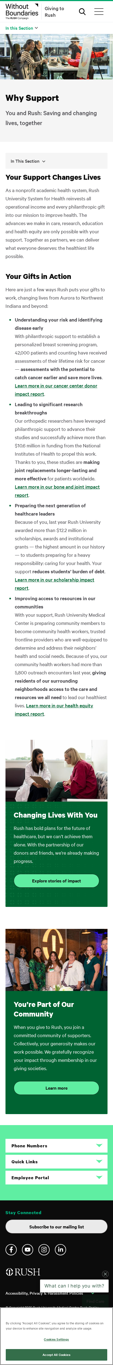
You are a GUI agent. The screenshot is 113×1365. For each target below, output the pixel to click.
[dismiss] (105, 1304)
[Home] (23, 1274)
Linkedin (60, 1249)
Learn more (56, 1088)
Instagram (44, 1249)
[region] (56, 1336)
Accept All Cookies (56, 1354)
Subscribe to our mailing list (56, 1226)
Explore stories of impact (56, 880)
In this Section (19, 28)
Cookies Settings (56, 1339)
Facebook (11, 1249)
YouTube (27, 1249)
